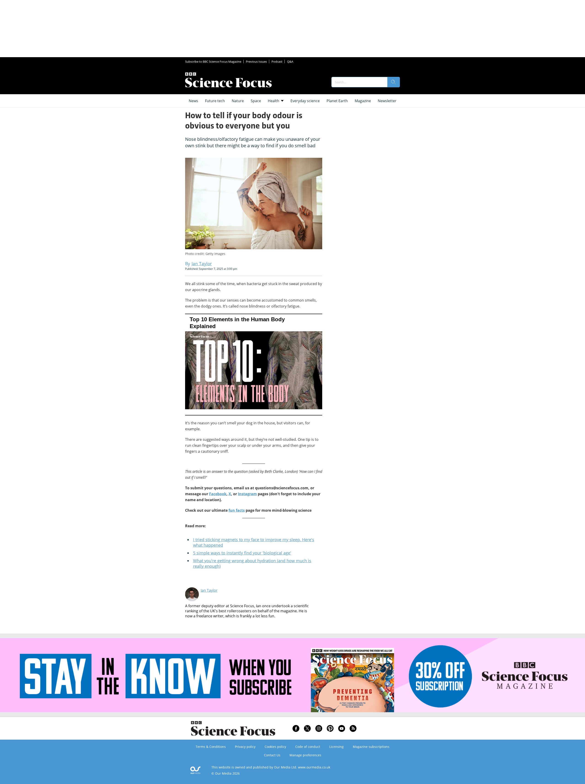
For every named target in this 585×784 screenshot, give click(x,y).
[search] (393, 82)
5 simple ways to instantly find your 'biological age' (242, 553)
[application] (253, 364)
